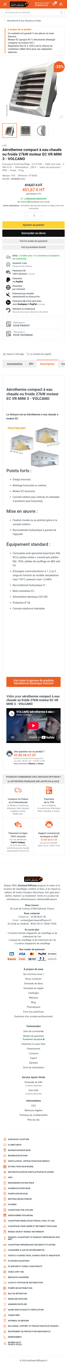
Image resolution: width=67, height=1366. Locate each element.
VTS (13, 175)
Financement (33, 1048)
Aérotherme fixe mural (20, 1215)
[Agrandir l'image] (61, 117)
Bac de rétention (17, 1293)
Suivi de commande (33, 1031)
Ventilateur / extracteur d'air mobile (29, 1161)
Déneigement (15, 1337)
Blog (33, 1002)
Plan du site (33, 1119)
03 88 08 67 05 (25, 755)
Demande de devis (33, 983)
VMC (10, 1177)
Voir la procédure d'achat (33, 247)
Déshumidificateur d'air (21, 1183)
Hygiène (12, 1204)
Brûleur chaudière (18, 1277)
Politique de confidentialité (34, 1115)
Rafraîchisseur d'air (19, 1150)
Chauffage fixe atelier (20, 1210)
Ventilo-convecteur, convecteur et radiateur (34, 1255)
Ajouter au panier (33, 224)
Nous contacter (33, 978)
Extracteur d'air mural (21, 1166)
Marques (33, 997)
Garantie (33, 1062)
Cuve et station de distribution (25, 1282)
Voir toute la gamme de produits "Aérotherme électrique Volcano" (33, 682)
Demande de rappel (33, 988)
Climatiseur (14, 1145)
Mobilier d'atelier (17, 1299)
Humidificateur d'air (19, 1188)
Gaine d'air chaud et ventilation (26, 1310)
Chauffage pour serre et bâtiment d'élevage (32, 1226)
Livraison (33, 1053)
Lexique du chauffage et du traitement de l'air (32, 940)
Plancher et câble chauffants (25, 1266)
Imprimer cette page (15, 354)
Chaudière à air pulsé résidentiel (26, 1250)
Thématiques (33, 1007)
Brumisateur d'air (17, 1155)
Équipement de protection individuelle (29, 1331)
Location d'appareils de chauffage (32, 943)
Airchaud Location (18, 1139)
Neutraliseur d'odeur (20, 1199)
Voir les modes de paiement (33, 241)
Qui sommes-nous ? (33, 974)
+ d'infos (31, 274)
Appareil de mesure (18, 1320)
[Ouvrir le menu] (5, 4)
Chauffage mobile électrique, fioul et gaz (31, 1221)
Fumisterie (14, 1315)
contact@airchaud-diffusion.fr (35, 920)
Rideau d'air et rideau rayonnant (26, 1232)
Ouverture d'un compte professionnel (33, 1016)
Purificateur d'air (18, 1193)
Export (33, 1058)
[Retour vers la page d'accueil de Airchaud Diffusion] (19, 4)
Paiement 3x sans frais (33, 1044)
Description (47, 364)
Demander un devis (34, 233)
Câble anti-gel (16, 1272)
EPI (31, 364)
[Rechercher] (61, 12)
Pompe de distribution (20, 1288)
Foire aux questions (33, 1011)
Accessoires (14, 364)
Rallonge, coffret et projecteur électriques (33, 1326)
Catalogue (33, 993)
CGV (33, 1105)
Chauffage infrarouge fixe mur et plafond (31, 1245)
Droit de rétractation (33, 1067)
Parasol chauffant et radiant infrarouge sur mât (34, 1238)
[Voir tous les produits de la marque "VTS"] (4, 145)
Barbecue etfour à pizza (15, 1343)
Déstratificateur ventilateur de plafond (31, 1172)
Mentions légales (34, 1110)
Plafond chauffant (19, 1261)
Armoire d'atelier (17, 1304)
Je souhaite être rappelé (40, 354)
